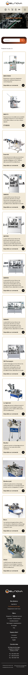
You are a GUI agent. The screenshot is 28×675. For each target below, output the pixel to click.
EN (19, 9)
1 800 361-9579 (15, 655)
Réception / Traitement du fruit (14, 616)
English (14, 640)
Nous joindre (14, 637)
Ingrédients (14, 604)
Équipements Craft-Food (14, 609)
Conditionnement (14, 621)
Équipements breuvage (14, 606)
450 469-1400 (15, 653)
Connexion (14, 635)
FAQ (14, 628)
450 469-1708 (15, 657)
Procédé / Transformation (14, 618)
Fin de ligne (14, 625)
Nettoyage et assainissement (14, 623)
